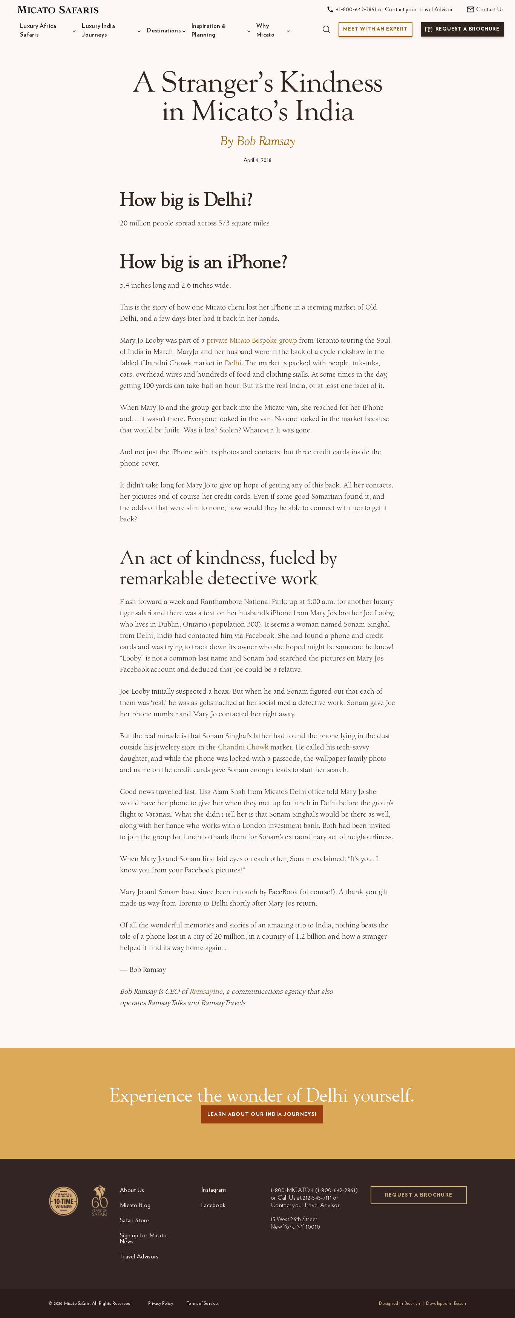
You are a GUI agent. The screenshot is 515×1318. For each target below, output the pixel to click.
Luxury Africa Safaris (38, 30)
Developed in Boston (446, 1303)
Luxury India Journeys (98, 30)
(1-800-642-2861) (336, 1190)
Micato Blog (135, 1205)
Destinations (164, 31)
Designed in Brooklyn (399, 1303)
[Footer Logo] (78, 1200)
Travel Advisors (139, 1257)
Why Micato (265, 30)
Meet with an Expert (375, 29)
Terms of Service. (203, 1303)
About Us (132, 1190)
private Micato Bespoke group (252, 340)
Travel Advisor (322, 1205)
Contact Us (490, 9)
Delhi (233, 363)
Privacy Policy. (161, 1303)
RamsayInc (205, 991)
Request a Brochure (418, 1195)
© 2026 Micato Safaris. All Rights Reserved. (90, 1303)
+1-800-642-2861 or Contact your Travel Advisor (394, 9)
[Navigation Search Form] (326, 29)
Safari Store (134, 1220)
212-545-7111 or (321, 1198)
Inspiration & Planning (208, 30)
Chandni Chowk (243, 747)
